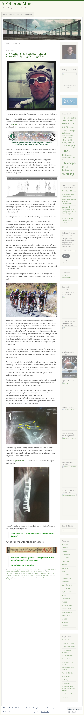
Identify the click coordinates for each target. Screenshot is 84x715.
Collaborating (67, 133)
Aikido (54, 570)
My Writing (28, 14)
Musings (36, 575)
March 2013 (65, 558)
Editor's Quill (66, 659)
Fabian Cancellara (33, 573)
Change (71, 130)
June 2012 (65, 565)
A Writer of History (68, 640)
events (25, 573)
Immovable (9, 575)
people (46, 575)
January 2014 (66, 554)
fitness (44, 573)
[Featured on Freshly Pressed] (69, 104)
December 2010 (67, 599)
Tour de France (51, 577)
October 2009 (66, 609)
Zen (12, 579)
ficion (40, 573)
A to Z (50, 570)
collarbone (46, 571)
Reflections (16, 577)
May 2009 (65, 626)
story (38, 577)
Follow (66, 256)
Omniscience (66, 157)
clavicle (40, 571)
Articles (8, 571)
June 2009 (65, 622)
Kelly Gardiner (66, 676)
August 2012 (66, 561)
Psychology (9, 577)
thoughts (43, 577)
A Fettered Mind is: (15, 14)
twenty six (65, 697)
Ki (69, 140)
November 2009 (67, 605)
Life (31, 570)
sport (21, 577)
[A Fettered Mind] (42, 29)
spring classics (32, 577)
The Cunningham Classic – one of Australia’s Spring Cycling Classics (27, 55)
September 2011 (67, 592)
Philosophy (69, 163)
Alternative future (69, 119)
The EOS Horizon (67, 655)
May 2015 (65, 548)
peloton (41, 575)
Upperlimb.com (18, 460)
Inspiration (16, 575)
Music (71, 152)
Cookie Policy (45, 712)
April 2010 (65, 602)
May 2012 (65, 568)
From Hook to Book (68, 673)
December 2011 (67, 585)
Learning (26, 570)
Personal (51, 575)
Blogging (16, 571)
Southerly (65, 680)
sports (26, 577)
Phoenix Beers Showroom (66, 651)
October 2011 (66, 588)
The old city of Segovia (69, 191)
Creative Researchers (68, 647)
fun (53, 573)
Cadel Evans (14, 124)
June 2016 (65, 544)
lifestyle (30, 575)
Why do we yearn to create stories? (68, 195)
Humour (69, 138)
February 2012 (66, 578)
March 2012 (65, 575)
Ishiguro (65, 140)
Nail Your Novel (67, 694)
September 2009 (67, 612)
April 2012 (65, 571)
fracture (49, 573)
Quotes (66, 167)
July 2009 (64, 619)
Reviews (35, 570)
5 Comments (18, 579)
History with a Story (68, 643)
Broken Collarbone (31, 571)
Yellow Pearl (66, 683)
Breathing (22, 571)
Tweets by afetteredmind (66, 277)
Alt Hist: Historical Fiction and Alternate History (68, 688)
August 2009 (66, 616)
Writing (40, 570)
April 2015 (65, 551)
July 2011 (64, 595)
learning (22, 575)
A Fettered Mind (17, 3)
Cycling (21, 570)
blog (12, 571)
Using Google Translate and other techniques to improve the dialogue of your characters (69, 211)
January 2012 (66, 582)
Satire (72, 170)
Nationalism (67, 155)
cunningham (9, 573)
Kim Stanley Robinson (68, 141)
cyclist (20, 573)
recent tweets (67, 272)
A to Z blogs (15, 570)
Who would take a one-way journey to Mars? (67, 220)
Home (5, 14)
